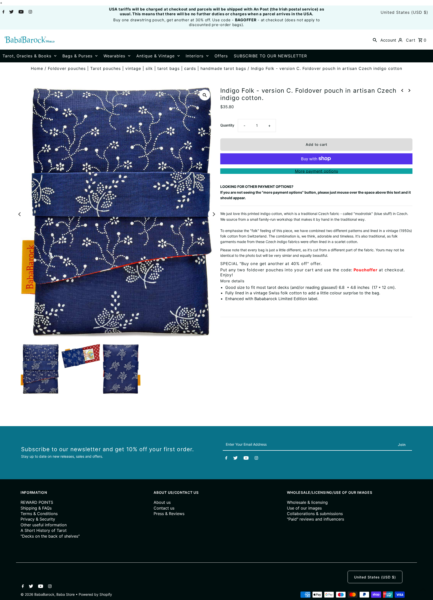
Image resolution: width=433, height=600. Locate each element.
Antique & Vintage (155, 55)
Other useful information (44, 524)
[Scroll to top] (423, 590)
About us (162, 502)
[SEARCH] (375, 39)
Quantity (227, 125)
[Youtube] (20, 12)
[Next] (213, 214)
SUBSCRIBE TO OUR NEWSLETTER (270, 55)
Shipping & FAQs (36, 508)
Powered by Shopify (95, 594)
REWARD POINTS (37, 502)
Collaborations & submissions (315, 513)
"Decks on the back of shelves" (50, 536)
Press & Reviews (169, 513)
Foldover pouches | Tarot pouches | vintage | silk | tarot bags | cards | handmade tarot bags (147, 68)
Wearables (114, 55)
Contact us (164, 508)
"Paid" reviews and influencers (315, 519)
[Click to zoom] (204, 94)
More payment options (316, 170)
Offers (221, 55)
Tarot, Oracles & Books (27, 55)
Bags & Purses (77, 55)
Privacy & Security (38, 519)
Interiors (194, 55)
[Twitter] (11, 12)
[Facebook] (3, 12)
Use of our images (304, 508)
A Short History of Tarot (44, 530)
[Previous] (19, 214)
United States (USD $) (404, 12)
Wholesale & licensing (307, 502)
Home (37, 68)
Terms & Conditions (39, 513)
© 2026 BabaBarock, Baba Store (48, 594)
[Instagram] (29, 12)
